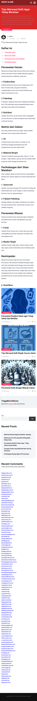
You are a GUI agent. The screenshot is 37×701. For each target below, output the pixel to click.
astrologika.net (6, 545)
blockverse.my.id (6, 566)
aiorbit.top (4, 498)
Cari (2, 415)
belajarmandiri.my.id (7, 492)
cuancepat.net (5, 672)
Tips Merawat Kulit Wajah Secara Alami (18, 353)
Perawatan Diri (6, 29)
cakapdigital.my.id (6, 574)
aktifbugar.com (6, 515)
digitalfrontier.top (6, 608)
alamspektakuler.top (7, 500)
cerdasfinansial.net (7, 665)
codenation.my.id (6, 585)
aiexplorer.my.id (6, 477)
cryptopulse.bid (6, 596)
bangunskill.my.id (6, 488)
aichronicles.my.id (6, 475)
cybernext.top (5, 598)
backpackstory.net (7, 547)
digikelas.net (5, 678)
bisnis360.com (6, 532)
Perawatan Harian (9, 52)
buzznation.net (6, 657)
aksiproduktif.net (6, 538)
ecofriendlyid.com (7, 636)
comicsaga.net (5, 668)
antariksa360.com (6, 522)
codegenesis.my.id (7, 583)
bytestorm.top (5, 513)
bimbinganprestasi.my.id (9, 562)
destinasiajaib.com (7, 625)
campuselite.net (6, 663)
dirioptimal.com (6, 632)
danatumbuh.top (6, 602)
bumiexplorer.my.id (7, 570)
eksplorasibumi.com (7, 646)
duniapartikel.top (6, 613)
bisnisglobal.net (6, 553)
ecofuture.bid (5, 619)
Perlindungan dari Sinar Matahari (14, 59)
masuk (11, 404)
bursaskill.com (5, 621)
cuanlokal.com (5, 623)
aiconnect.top (5, 496)
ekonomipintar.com (7, 642)
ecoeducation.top (6, 617)
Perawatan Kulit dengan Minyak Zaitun (18, 388)
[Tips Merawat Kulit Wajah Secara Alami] (18, 338)
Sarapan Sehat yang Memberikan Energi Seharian (17, 450)
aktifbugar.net (5, 541)
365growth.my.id (6, 473)
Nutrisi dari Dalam (10, 55)
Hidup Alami (7, 2)
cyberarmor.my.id (6, 587)
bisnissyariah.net (6, 555)
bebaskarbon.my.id (7, 490)
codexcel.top (5, 591)
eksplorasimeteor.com (8, 651)
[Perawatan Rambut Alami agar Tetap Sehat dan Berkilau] (18, 301)
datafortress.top (6, 604)
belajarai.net (5, 549)
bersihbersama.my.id (7, 558)
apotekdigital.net (6, 543)
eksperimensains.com (8, 644)
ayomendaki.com (6, 528)
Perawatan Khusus (10, 62)
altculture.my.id (6, 484)
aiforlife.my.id (5, 479)
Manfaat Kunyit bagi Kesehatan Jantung (17, 434)
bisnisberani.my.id (7, 564)
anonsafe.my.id (6, 486)
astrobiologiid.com (7, 526)
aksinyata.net (5, 536)
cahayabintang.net (6, 661)
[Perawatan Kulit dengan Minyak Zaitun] (18, 372)
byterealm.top (5, 511)
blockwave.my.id (6, 568)
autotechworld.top (7, 503)
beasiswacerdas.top (7, 505)
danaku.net (4, 674)
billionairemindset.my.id (8, 560)
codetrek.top (5, 589)
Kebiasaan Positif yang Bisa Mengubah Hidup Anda (17, 439)
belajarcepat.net (6, 551)
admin (11, 36)
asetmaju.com (5, 524)
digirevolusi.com (6, 629)
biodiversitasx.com (7, 530)
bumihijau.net (5, 653)
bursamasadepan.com (8, 534)
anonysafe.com (6, 519)
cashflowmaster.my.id (8, 579)
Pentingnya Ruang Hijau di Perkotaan (16, 454)
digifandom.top (6, 606)
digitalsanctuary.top (7, 610)
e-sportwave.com (6, 640)
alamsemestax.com (7, 517)
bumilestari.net (6, 655)
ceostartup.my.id (6, 581)
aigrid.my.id (4, 481)
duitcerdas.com (6, 634)
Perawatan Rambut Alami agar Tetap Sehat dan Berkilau (17, 317)
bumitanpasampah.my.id (8, 572)
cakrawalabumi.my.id (7, 577)
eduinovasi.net (5, 682)
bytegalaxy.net (5, 659)
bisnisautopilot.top (7, 507)
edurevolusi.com (6, 638)
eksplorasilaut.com (7, 648)
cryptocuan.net (5, 670)
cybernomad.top (6, 600)
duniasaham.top (6, 615)
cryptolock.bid (5, 593)
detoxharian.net (6, 676)
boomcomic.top (6, 509)
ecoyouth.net (5, 680)
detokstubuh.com (6, 627)
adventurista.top (6, 494)
